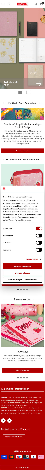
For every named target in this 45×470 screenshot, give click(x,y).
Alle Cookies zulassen (22, 266)
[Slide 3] (25, 92)
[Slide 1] (16, 92)
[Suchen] (9, 4)
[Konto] (36, 4)
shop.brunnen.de (25, 451)
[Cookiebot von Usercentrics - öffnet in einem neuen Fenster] (32, 188)
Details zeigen (32, 259)
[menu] (2, 4)
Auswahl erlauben (22, 273)
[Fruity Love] (22, 325)
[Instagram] (9, 420)
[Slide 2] (20, 92)
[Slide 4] (29, 92)
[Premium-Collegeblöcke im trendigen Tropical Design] (22, 114)
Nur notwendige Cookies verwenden (22, 280)
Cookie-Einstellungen (22, 467)
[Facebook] (3, 420)
